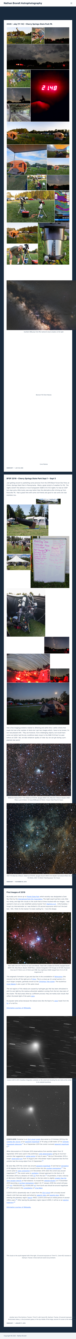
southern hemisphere (53, 1168)
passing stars (54, 1195)
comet (38, 1139)
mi (35, 1185)
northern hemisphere (26, 1183)
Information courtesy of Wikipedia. (19, 1008)
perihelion (35, 1173)
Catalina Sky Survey (14, 1142)
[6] (8, 1146)
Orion (34, 979)
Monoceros (58, 977)
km (24, 1185)
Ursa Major (39, 1188)
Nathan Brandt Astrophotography (23, 3)
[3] (46, 1175)
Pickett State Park (33, 896)
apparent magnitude (32, 1142)
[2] (42, 1160)
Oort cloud (31, 1139)
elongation (65, 1166)
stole (56, 1001)
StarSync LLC (51, 904)
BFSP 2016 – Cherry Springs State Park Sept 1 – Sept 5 (31, 478)
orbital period (30, 1156)
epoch (30, 1198)
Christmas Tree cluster (47, 981)
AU (34, 1176)
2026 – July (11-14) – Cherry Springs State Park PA (29, 24)
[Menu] (71, 3)
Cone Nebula (11, 984)
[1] (22, 1143)
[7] (62, 1168)
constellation (28, 1188)
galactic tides (41, 1195)
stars (33, 996)
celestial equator (50, 1181)
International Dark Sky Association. (30, 899)
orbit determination (45, 1154)
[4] (16, 1199)
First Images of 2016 (16, 892)
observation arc (17, 1159)
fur (8, 1003)
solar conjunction (24, 1171)
